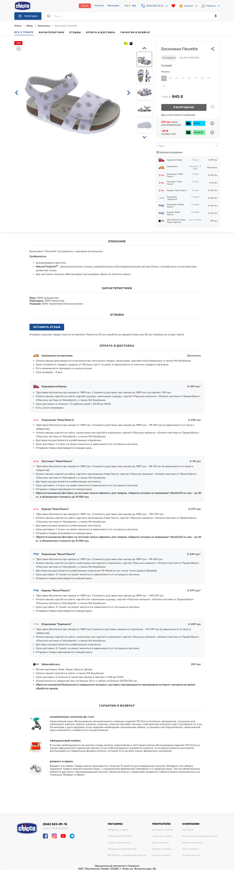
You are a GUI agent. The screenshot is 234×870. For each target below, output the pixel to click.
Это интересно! (190, 849)
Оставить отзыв (46, 327)
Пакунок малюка (161, 855)
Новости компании (192, 842)
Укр (126, 5)
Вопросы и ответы (162, 849)
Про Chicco (188, 830)
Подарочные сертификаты (122, 849)
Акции (84, 5)
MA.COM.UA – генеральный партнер (127, 855)
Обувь (29, 25)
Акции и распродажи (119, 842)
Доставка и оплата (162, 830)
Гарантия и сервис (162, 836)
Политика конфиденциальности (199, 836)
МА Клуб (99, 5)
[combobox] (188, 146)
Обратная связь (160, 842)
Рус (134, 5)
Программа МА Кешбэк (120, 836)
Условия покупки (191, 855)
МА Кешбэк (113, 5)
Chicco (18, 25)
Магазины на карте (118, 830)
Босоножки (44, 25)
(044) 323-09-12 (55, 824)
